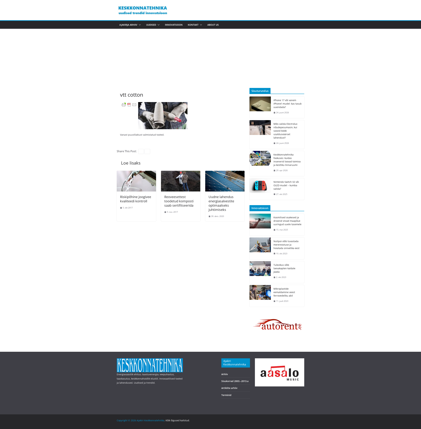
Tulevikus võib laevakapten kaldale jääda (284, 268)
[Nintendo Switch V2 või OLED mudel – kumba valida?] (260, 189)
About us (213, 24)
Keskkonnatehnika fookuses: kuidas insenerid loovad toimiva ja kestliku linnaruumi (287, 160)
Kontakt (193, 24)
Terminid (226, 395)
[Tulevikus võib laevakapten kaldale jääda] (260, 272)
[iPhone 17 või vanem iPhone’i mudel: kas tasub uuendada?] (260, 107)
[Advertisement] (210, 63)
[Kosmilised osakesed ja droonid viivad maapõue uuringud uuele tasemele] (260, 225)
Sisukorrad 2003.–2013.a (234, 381)
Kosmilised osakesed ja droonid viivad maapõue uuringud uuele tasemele (287, 221)
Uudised (151, 24)
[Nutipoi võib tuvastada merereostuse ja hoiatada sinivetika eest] (260, 248)
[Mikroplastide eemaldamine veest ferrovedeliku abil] (260, 296)
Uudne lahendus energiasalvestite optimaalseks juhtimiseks (221, 203)
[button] (139, 25)
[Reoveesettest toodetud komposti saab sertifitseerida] (180, 173)
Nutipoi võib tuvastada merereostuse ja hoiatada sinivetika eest (286, 245)
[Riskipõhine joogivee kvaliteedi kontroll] (136, 173)
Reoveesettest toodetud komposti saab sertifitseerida (179, 201)
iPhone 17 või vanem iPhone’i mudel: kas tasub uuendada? (287, 104)
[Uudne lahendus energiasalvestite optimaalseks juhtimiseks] (225, 173)
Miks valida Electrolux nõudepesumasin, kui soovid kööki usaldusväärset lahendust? (285, 130)
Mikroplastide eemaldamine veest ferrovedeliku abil (284, 292)
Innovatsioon (174, 24)
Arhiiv (224, 374)
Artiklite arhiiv (229, 388)
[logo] (150, 360)
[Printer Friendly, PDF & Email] (129, 104)
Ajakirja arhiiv (128, 24)
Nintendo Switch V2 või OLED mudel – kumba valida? (286, 185)
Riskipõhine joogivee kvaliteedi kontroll (135, 199)
